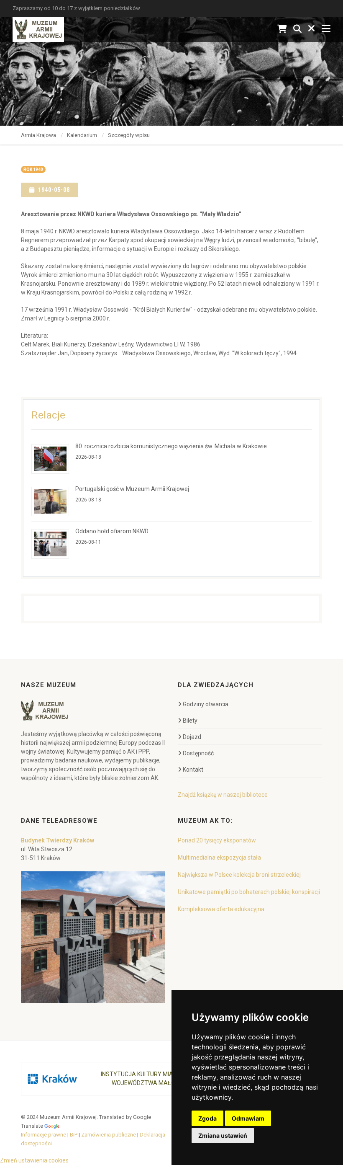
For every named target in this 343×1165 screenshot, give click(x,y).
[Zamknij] (311, 29)
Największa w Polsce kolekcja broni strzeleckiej (239, 874)
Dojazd (192, 737)
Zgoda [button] (207, 1118)
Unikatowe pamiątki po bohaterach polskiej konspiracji (249, 892)
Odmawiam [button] (248, 1118)
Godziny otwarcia (205, 704)
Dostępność (198, 753)
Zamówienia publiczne (108, 1134)
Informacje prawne (43, 1134)
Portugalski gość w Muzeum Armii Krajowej (132, 489)
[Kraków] (52, 1079)
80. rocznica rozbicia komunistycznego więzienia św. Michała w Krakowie (171, 446)
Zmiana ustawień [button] (222, 1135)
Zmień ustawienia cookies (34, 1160)
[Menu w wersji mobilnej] (326, 29)
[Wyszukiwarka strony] (297, 29)
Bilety (190, 720)
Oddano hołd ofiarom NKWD (111, 531)
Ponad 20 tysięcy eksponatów (217, 840)
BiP (73, 1134)
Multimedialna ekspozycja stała (219, 857)
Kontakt (193, 769)
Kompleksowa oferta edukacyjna (221, 909)
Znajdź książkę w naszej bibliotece (223, 794)
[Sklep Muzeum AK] (282, 29)
